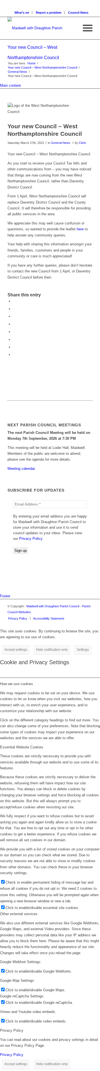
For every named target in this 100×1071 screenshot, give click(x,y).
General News (17, 71)
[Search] (71, 28)
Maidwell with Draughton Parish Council (52, 606)
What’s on (21, 12)
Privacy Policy (30, 538)
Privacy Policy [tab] (11, 1030)
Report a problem (48, 12)
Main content (10, 85)
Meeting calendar (21, 468)
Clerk (82, 142)
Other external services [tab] (19, 914)
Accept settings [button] (15, 650)
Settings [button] (83, 650)
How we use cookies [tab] (16, 684)
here (80, 229)
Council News (78, 12)
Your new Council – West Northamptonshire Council (42, 67)
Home (32, 63)
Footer (5, 596)
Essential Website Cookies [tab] (21, 747)
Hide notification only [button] (52, 650)
